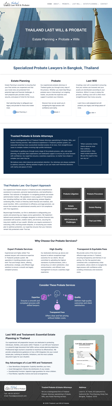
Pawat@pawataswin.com (18, 396)
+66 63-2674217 (14, 393)
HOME (49, 4)
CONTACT (104, 4)
